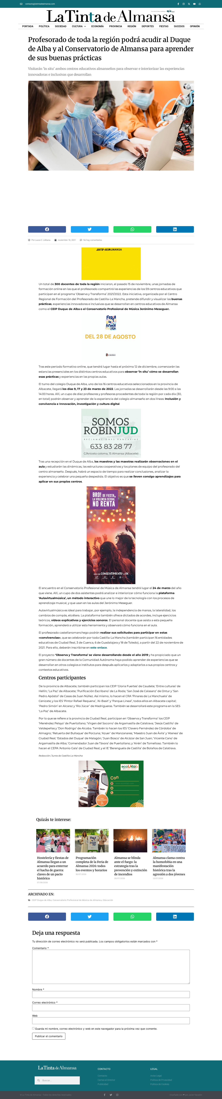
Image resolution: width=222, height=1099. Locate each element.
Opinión (195, 26)
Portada (27, 26)
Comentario (40, 948)
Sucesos (179, 26)
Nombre (38, 989)
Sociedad (60, 26)
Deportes (148, 26)
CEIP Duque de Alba (42, 900)
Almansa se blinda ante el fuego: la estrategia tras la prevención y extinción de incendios (130, 866)
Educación (108, 900)
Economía (97, 26)
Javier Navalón (195, 1095)
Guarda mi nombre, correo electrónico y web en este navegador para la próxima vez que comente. (96, 1028)
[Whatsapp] (199, 4)
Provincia (115, 26)
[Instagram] (183, 4)
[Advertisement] (108, 198)
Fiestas (163, 26)
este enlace (98, 647)
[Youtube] (194, 4)
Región (132, 26)
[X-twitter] (189, 4)
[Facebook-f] (178, 4)
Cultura (77, 26)
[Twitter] (111, 1095)
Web (35, 1015)
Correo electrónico (45, 1002)
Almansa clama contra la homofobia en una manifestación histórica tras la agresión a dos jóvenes (169, 866)
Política (44, 26)
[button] (47, 229)
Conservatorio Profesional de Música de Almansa (77, 900)
